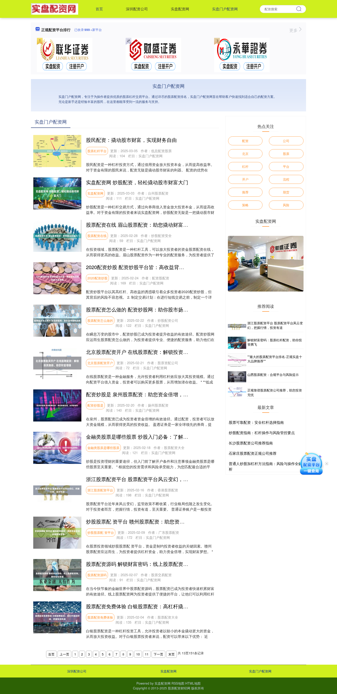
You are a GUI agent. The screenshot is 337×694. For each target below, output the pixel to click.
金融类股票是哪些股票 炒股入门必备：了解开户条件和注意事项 (157, 436)
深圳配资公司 (137, 8)
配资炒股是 (95, 405)
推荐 (245, 192)
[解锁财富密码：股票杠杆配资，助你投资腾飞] (237, 343)
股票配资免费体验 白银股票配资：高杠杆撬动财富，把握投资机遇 (160, 606)
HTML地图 (193, 683)
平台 (286, 166)
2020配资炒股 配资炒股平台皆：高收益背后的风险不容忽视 (152, 266)
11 (147, 654)
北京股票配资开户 (100, 363)
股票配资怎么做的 (100, 320)
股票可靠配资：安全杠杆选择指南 (256, 422)
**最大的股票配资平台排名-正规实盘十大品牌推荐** (274, 359)
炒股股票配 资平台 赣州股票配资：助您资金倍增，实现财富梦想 (158, 521)
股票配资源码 (97, 575)
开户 (245, 179)
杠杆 (245, 166)
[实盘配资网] (54, 8)
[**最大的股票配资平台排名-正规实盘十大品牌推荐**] (237, 360)
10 (138, 654)
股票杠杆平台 (97, 151)
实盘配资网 (180, 8)
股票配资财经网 (179, 688)
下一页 (158, 654)
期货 (286, 192)
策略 (245, 205)
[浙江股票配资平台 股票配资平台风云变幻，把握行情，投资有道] (237, 326)
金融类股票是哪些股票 (103, 447)
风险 (286, 205)
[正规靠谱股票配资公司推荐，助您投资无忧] (237, 392)
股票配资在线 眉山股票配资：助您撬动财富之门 (139, 224)
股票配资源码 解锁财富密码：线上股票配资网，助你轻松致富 (155, 563)
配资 (245, 140)
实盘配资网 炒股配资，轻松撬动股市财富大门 (137, 182)
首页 (99, 8)
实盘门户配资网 (225, 8)
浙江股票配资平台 (100, 490)
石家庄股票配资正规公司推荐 (252, 453)
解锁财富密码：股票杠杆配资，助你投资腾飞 (274, 342)
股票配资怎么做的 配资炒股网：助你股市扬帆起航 (142, 309)
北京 (245, 153)
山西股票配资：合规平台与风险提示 (273, 374)
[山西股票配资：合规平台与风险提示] (237, 376)
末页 (171, 654)
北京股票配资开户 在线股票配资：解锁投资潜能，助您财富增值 (157, 351)
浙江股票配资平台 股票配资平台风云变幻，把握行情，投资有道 (157, 478)
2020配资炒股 (97, 278)
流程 (286, 179)
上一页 (64, 654)
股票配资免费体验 (100, 617)
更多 (294, 30)
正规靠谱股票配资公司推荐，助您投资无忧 (274, 392)
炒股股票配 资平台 (100, 532)
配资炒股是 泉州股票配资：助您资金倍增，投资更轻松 (147, 394)
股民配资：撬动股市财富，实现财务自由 (131, 139)
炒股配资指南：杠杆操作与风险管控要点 (262, 432)
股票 (286, 153)
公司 (286, 140)
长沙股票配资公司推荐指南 (251, 443)
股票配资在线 (97, 235)
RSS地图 (177, 683)
